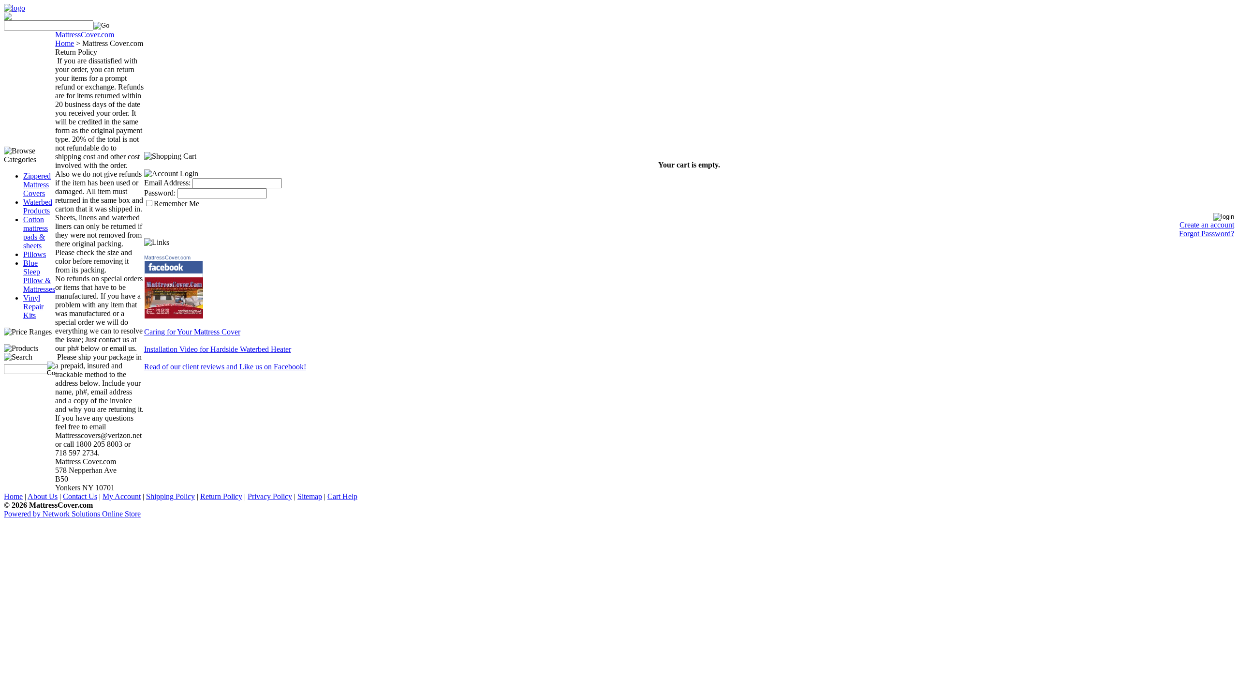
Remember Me (176, 203)
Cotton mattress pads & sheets (35, 232)
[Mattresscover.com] (174, 316)
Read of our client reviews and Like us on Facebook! (225, 367)
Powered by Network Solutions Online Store (72, 514)
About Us (43, 496)
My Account (122, 496)
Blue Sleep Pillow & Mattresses (39, 276)
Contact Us (80, 496)
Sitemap (309, 496)
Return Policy (221, 496)
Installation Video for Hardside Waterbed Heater (217, 349)
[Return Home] (14, 8)
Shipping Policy (170, 496)
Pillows (34, 254)
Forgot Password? (1206, 233)
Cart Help (342, 496)
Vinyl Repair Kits (33, 306)
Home (13, 496)
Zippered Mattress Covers (37, 184)
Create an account (1206, 225)
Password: (160, 193)
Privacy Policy (270, 496)
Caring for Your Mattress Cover (192, 332)
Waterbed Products (37, 206)
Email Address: (167, 183)
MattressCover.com (167, 257)
